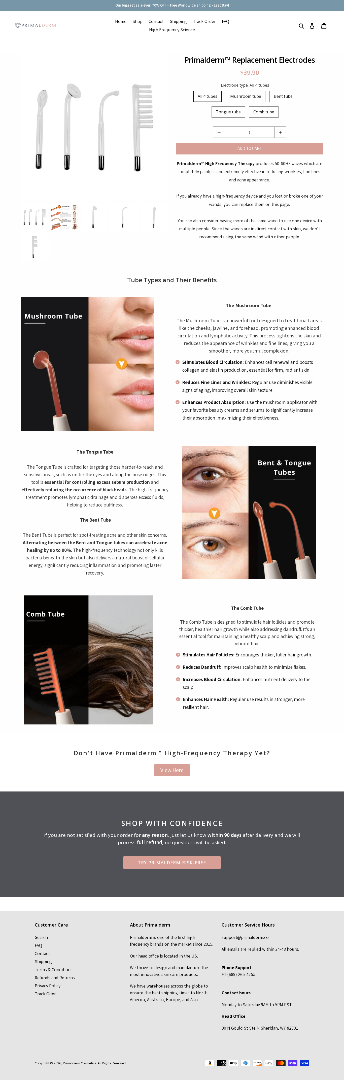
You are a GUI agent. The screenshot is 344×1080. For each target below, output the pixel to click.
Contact (42, 953)
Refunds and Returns (55, 977)
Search (41, 937)
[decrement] (219, 132)
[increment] (280, 132)
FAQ (38, 945)
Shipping (43, 961)
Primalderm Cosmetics (79, 1063)
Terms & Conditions (54, 969)
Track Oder (45, 994)
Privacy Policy (47, 986)
